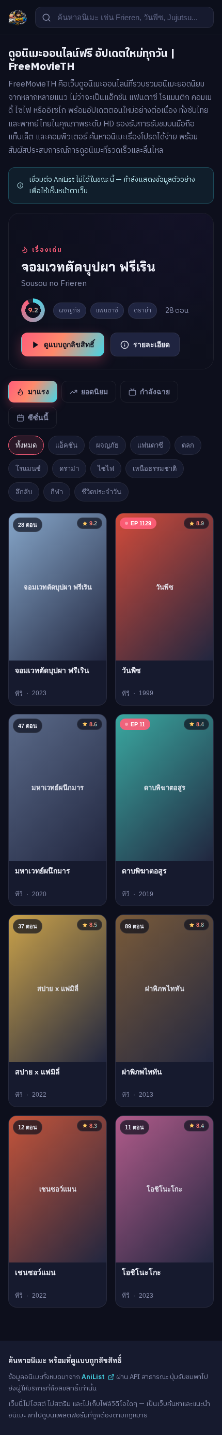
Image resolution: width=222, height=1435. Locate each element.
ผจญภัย (107, 445)
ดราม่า (69, 468)
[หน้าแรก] (17, 17)
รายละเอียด (151, 344)
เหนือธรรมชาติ (155, 468)
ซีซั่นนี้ (38, 417)
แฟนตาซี (150, 445)
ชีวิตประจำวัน (101, 492)
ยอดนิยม (94, 392)
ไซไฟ (106, 468)
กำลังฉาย (155, 392)
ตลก (188, 445)
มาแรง (38, 392)
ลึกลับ (23, 492)
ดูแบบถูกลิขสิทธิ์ (69, 344)
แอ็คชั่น (66, 445)
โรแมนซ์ (28, 468)
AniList (93, 1377)
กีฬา (57, 492)
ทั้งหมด (26, 445)
